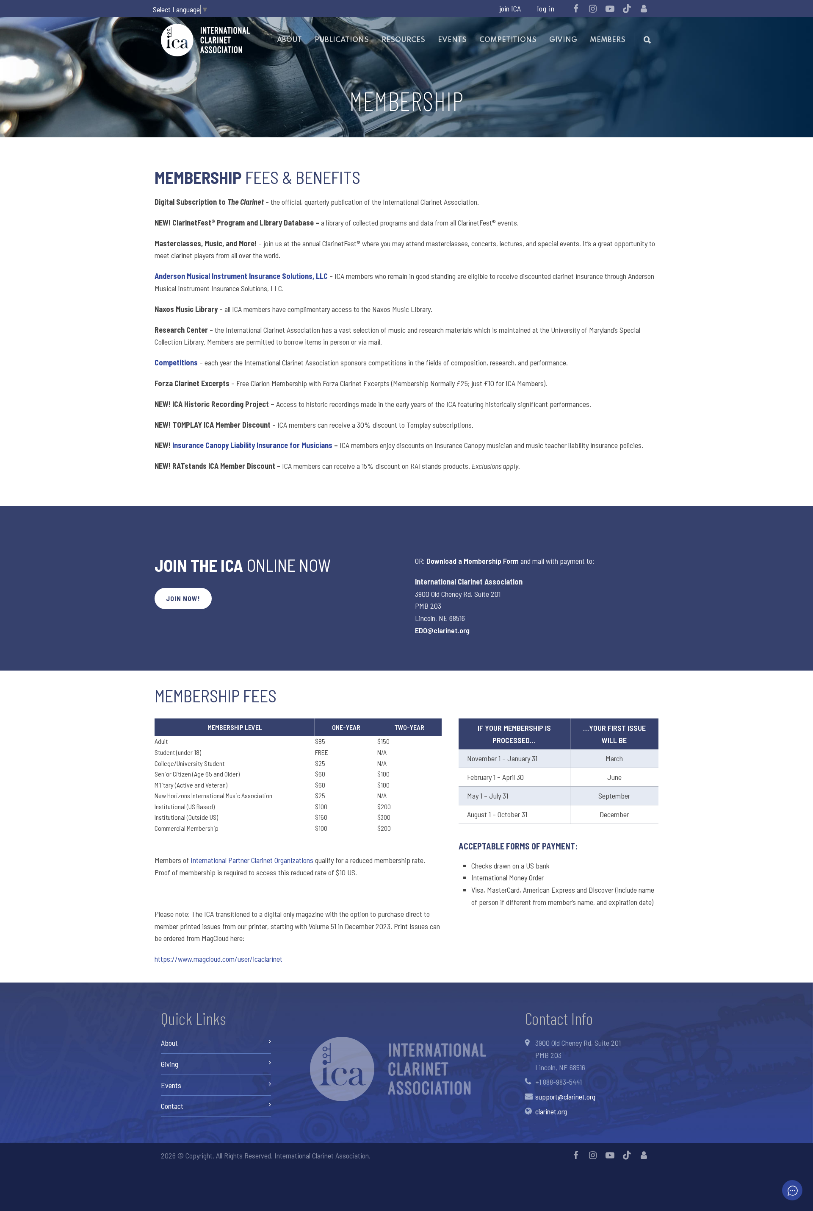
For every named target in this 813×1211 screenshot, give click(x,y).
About (289, 40)
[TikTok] (626, 8)
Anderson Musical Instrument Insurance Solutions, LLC (241, 276)
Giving (563, 40)
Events (452, 40)
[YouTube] (609, 8)
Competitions (507, 40)
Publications (342, 40)
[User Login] (643, 8)
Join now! (183, 598)
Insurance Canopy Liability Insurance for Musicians (252, 445)
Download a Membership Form (472, 560)
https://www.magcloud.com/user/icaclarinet (218, 958)
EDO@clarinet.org (442, 630)
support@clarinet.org (565, 1096)
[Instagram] (592, 8)
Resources (403, 40)
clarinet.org (551, 1111)
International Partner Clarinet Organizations (252, 860)
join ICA (510, 8)
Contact (172, 1106)
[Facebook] (575, 8)
